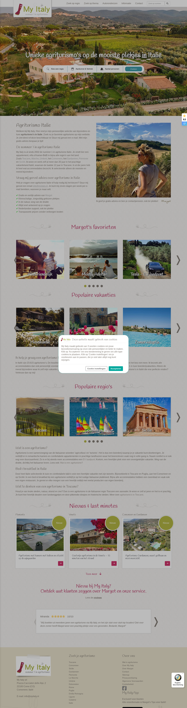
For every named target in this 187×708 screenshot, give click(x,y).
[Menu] (182, 674)
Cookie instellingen (96, 369)
